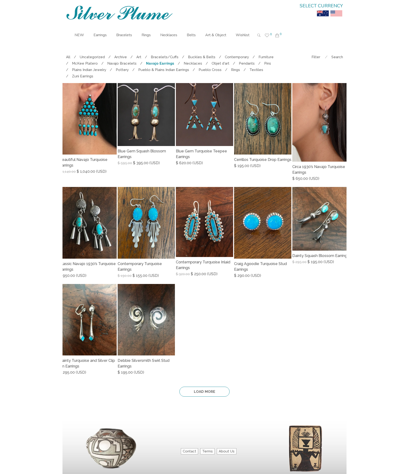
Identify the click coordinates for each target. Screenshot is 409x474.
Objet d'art (220, 63)
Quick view (115, 171)
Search (337, 57)
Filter (315, 57)
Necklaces (168, 35)
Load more (204, 392)
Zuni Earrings (82, 76)
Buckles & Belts (201, 57)
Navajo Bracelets (122, 63)
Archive (120, 57)
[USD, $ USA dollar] (336, 10)
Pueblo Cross (210, 70)
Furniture (266, 57)
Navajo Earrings (160, 63)
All (68, 57)
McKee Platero (85, 63)
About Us (227, 451)
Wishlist (242, 35)
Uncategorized (92, 57)
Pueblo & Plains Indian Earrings (163, 70)
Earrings (100, 35)
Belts (191, 35)
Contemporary (237, 57)
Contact (189, 451)
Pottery (122, 70)
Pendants (247, 63)
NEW (79, 35)
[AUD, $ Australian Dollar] (323, 10)
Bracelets (124, 35)
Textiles (256, 70)
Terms (207, 451)
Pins (267, 63)
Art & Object (215, 35)
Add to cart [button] (71, 171)
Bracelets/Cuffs (164, 57)
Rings (146, 35)
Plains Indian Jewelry (89, 70)
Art (138, 57)
